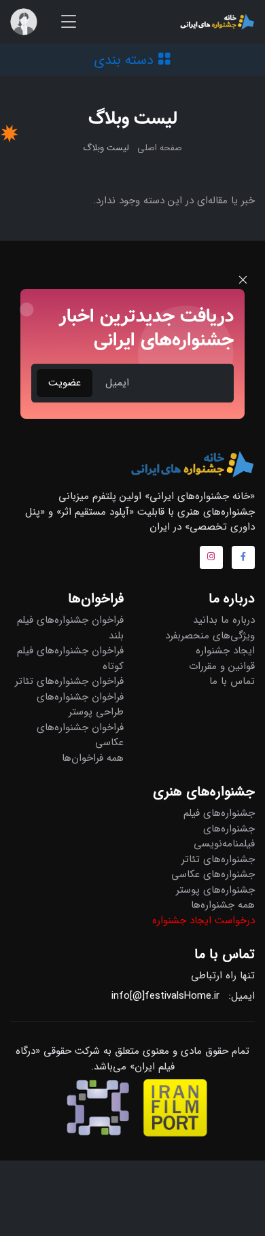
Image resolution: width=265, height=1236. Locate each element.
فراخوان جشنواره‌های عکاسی (80, 735)
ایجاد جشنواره (225, 650)
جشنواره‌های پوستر (215, 890)
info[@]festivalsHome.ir (165, 996)
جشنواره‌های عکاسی (213, 874)
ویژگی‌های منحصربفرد (210, 636)
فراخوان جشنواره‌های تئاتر (69, 681)
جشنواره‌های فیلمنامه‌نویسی (224, 837)
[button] (23, 21)
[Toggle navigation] (69, 22)
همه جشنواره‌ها (223, 905)
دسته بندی (126, 60)
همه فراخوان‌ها (93, 758)
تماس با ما (232, 681)
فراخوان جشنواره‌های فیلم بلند (70, 628)
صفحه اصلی (159, 148)
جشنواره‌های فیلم (219, 813)
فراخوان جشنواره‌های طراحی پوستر (80, 705)
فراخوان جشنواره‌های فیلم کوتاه (70, 658)
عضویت (64, 383)
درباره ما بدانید (224, 620)
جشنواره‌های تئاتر (218, 859)
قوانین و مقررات (222, 666)
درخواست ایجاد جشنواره (203, 920)
